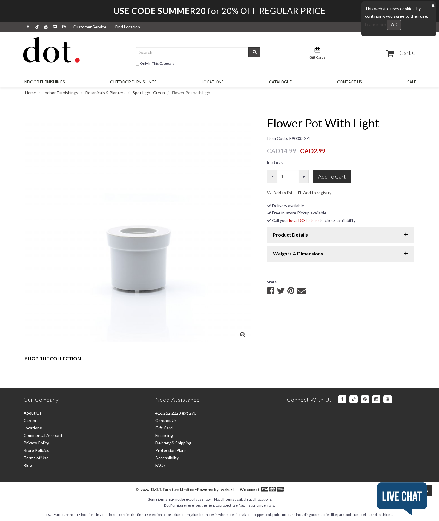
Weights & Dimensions (298, 253)
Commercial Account (43, 435)
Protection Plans (171, 450)
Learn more (376, 24)
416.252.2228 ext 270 (175, 412)
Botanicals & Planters (105, 92)
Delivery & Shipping (173, 442)
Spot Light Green (149, 92)
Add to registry (316, 192)
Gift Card (164, 427)
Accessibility (167, 457)
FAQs (160, 465)
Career (30, 420)
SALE (411, 82)
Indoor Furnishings (44, 82)
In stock (275, 162)
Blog (28, 465)
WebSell (227, 490)
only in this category (156, 63)
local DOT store (304, 220)
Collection (53, 358)
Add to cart (332, 176)
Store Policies (36, 450)
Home (30, 92)
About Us (33, 412)
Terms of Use (36, 457)
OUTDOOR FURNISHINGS (133, 82)
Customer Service (89, 26)
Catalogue (280, 82)
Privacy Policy (36, 442)
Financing (164, 435)
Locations (213, 82)
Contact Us (349, 82)
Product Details (290, 234)
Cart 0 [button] (406, 52)
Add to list (282, 192)
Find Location (127, 26)
